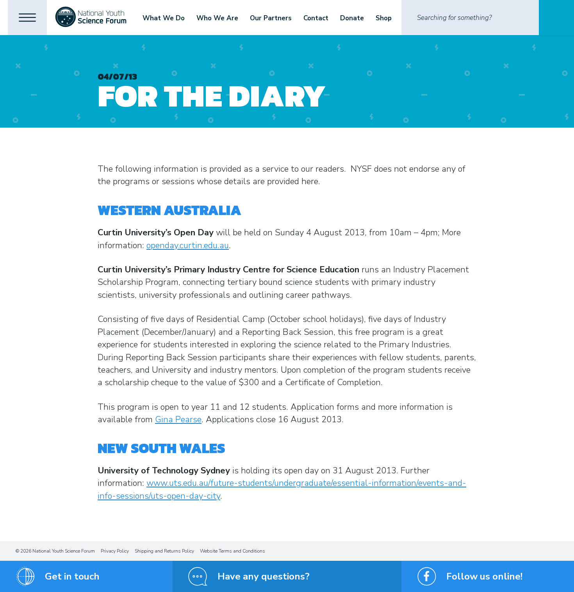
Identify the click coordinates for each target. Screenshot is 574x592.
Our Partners (271, 18)
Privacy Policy (115, 551)
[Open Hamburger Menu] (27, 17)
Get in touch (72, 576)
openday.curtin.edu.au (187, 245)
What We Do (164, 18)
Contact (315, 18)
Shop (384, 18)
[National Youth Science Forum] (91, 17)
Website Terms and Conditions (232, 551)
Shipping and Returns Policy (164, 551)
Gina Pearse (178, 419)
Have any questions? (263, 576)
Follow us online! (484, 576)
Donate (352, 18)
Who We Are (217, 18)
